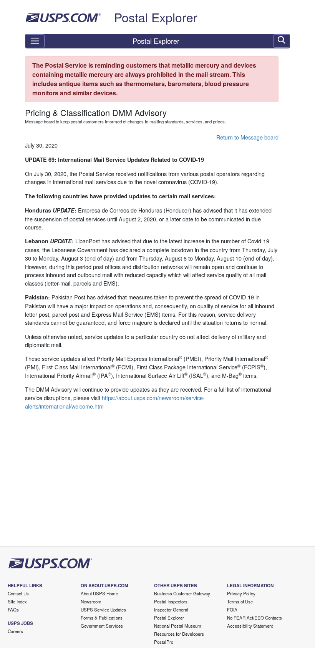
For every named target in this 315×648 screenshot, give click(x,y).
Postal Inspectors (170, 601)
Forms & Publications (102, 618)
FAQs (13, 609)
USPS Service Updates (103, 609)
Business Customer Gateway (182, 593)
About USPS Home (99, 593)
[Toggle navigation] (35, 41)
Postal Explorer (155, 17)
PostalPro (163, 642)
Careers (15, 631)
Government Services (102, 626)
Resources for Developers (179, 634)
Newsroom (91, 601)
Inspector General (171, 609)
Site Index (17, 601)
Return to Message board (247, 137)
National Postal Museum (177, 626)
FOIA (232, 609)
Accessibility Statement (250, 626)
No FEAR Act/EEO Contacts (254, 618)
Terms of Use (240, 601)
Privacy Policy (241, 593)
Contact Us (18, 593)
